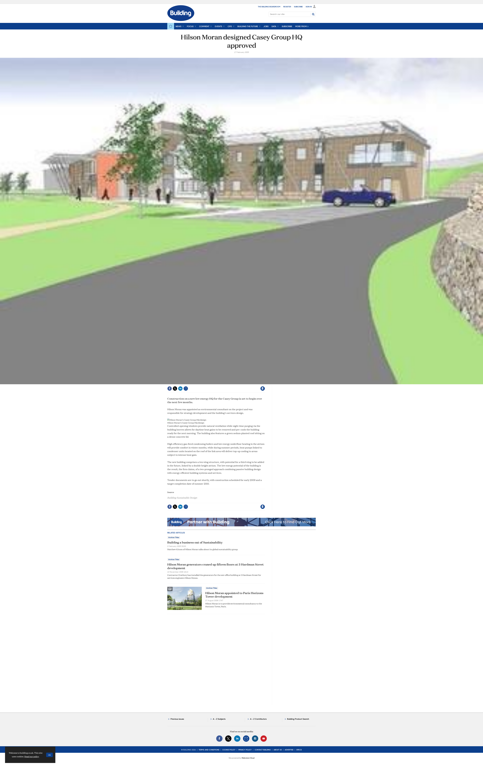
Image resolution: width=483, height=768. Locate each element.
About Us (278, 750)
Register (287, 7)
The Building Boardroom (269, 7)
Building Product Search (298, 719)
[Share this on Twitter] (175, 388)
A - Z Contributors (258, 719)
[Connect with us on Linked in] (237, 738)
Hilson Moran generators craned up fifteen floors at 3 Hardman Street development (215, 566)
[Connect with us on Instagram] (255, 738)
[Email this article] (186, 388)
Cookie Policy (228, 750)
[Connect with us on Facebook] (219, 738)
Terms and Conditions (209, 750)
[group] (301, 26)
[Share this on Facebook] (169, 388)
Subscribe (298, 7)
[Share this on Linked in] (180, 388)
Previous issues (177, 719)
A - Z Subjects (219, 719)
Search (313, 14)
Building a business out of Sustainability (195, 542)
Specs (299, 750)
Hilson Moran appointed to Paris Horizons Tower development (234, 595)
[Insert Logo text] (180, 20)
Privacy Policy (245, 750)
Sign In (309, 7)
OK (49, 755)
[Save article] (262, 388)
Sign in (231, 383)
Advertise (289, 750)
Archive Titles (173, 537)
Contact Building (263, 750)
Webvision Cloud (248, 758)
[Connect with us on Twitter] (228, 738)
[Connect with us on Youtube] (263, 738)
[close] (264, 383)
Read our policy (31, 756)
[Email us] (246, 738)
